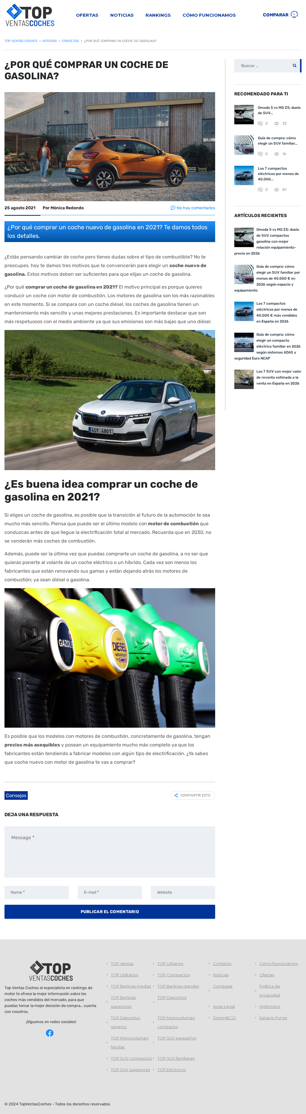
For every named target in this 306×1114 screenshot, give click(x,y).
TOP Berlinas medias (131, 986)
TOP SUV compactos (131, 1058)
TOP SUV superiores (130, 1069)
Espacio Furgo (273, 1017)
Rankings (158, 15)
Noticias (122, 15)
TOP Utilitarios (124, 974)
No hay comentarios (196, 207)
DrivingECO (224, 1017)
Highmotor (270, 1006)
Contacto (222, 963)
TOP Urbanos (170, 963)
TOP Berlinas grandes (178, 986)
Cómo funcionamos (209, 15)
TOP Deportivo (172, 997)
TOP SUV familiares (176, 1058)
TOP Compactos (173, 974)
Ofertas (87, 15)
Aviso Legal (224, 1006)
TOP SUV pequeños (176, 1038)
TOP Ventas (122, 963)
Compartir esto (195, 795)
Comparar (276, 15)
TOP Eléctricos (171, 1069)
